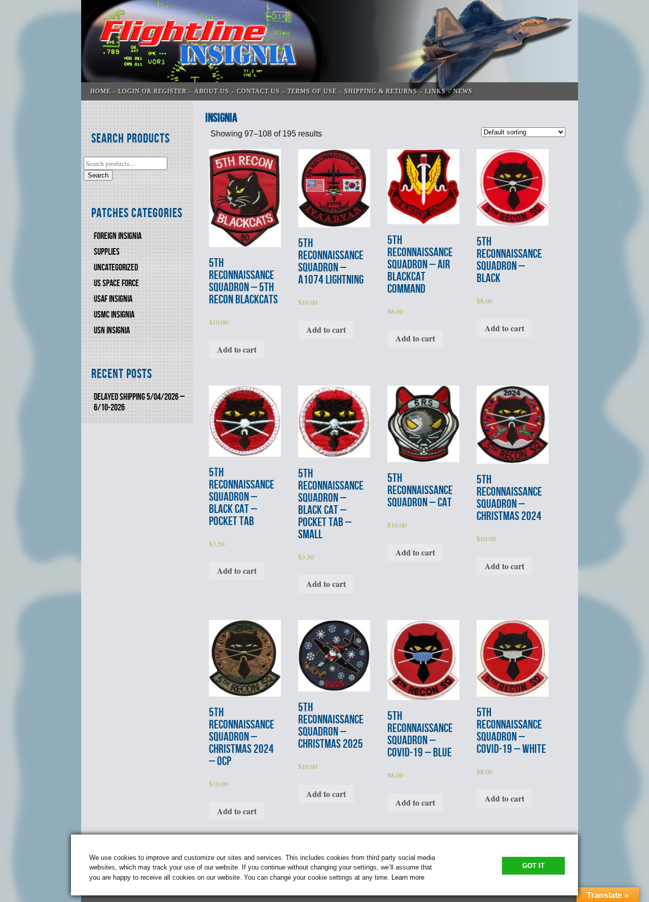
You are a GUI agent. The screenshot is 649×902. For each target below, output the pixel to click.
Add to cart (237, 349)
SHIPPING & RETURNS (380, 91)
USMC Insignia (114, 314)
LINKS (435, 91)
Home (100, 91)
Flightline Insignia (329, 50)
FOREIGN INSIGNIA (117, 236)
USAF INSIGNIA (113, 299)
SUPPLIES (107, 252)
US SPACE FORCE (116, 283)
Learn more (407, 877)
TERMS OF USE (312, 91)
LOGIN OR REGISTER (152, 91)
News (463, 91)
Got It (533, 866)
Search (98, 175)
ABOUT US (211, 91)
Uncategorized (116, 267)
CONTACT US (258, 91)
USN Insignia (112, 330)
